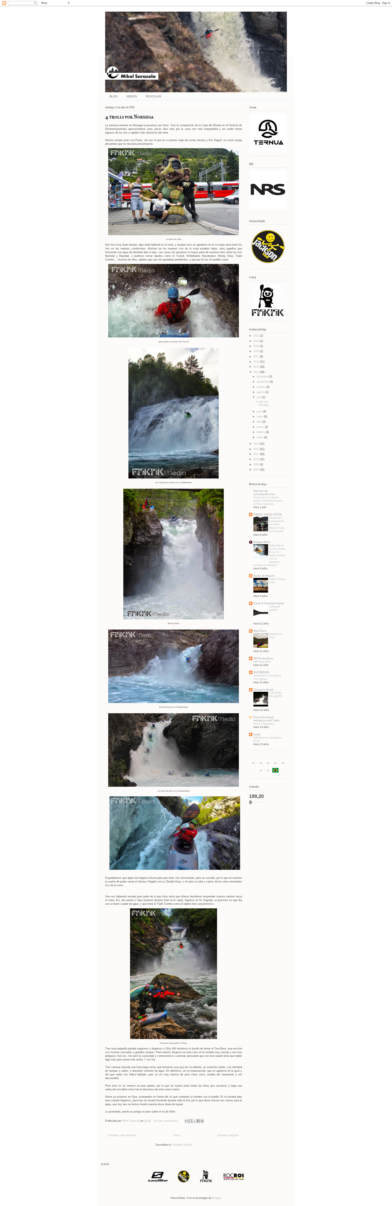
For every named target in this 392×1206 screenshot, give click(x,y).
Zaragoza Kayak (263, 689)
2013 (256, 443)
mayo (260, 416)
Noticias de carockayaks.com (264, 492)
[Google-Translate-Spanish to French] (260, 765)
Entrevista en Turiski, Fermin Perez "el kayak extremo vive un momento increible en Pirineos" (269, 555)
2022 (256, 335)
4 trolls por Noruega (129, 117)
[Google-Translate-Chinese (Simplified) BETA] (253, 765)
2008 (256, 469)
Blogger (216, 1197)
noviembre (263, 381)
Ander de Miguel (263, 575)
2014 (256, 372)
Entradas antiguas (228, 1135)
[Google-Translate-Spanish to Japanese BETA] (283, 765)
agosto (261, 392)
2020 (256, 341)
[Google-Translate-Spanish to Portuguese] (275, 772)
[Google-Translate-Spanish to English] (260, 772)
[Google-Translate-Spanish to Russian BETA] (268, 772)
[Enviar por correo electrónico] (187, 1121)
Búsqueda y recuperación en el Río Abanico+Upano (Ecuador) (276, 524)
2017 (256, 356)
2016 (256, 361)
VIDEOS (131, 96)
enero (260, 437)
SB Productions (263, 658)
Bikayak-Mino (261, 542)
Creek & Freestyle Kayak (268, 603)
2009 (256, 464)
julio (259, 397)
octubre (261, 386)
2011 (256, 454)
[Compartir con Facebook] (198, 1121)
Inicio (177, 1135)
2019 (256, 346)
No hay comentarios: (166, 1120)
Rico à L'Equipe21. (263, 723)
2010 (256, 459)
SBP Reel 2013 (262, 661)
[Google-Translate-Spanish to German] (268, 765)
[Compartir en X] (194, 1121)
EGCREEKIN (261, 672)
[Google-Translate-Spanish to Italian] (275, 765)
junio (260, 411)
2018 (256, 351)
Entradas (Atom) (182, 1144)
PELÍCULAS (153, 96)
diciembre (263, 376)
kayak (257, 734)
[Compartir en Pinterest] (202, 1121)
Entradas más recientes (122, 1135)
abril (259, 421)
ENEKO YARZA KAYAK (267, 514)
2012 (256, 449)
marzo (261, 426)
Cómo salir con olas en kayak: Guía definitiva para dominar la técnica (268, 500)
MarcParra (259, 630)
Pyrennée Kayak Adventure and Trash (266, 719)
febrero (261, 432)
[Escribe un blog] (190, 1121)
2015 (256, 366)
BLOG (113, 96)
